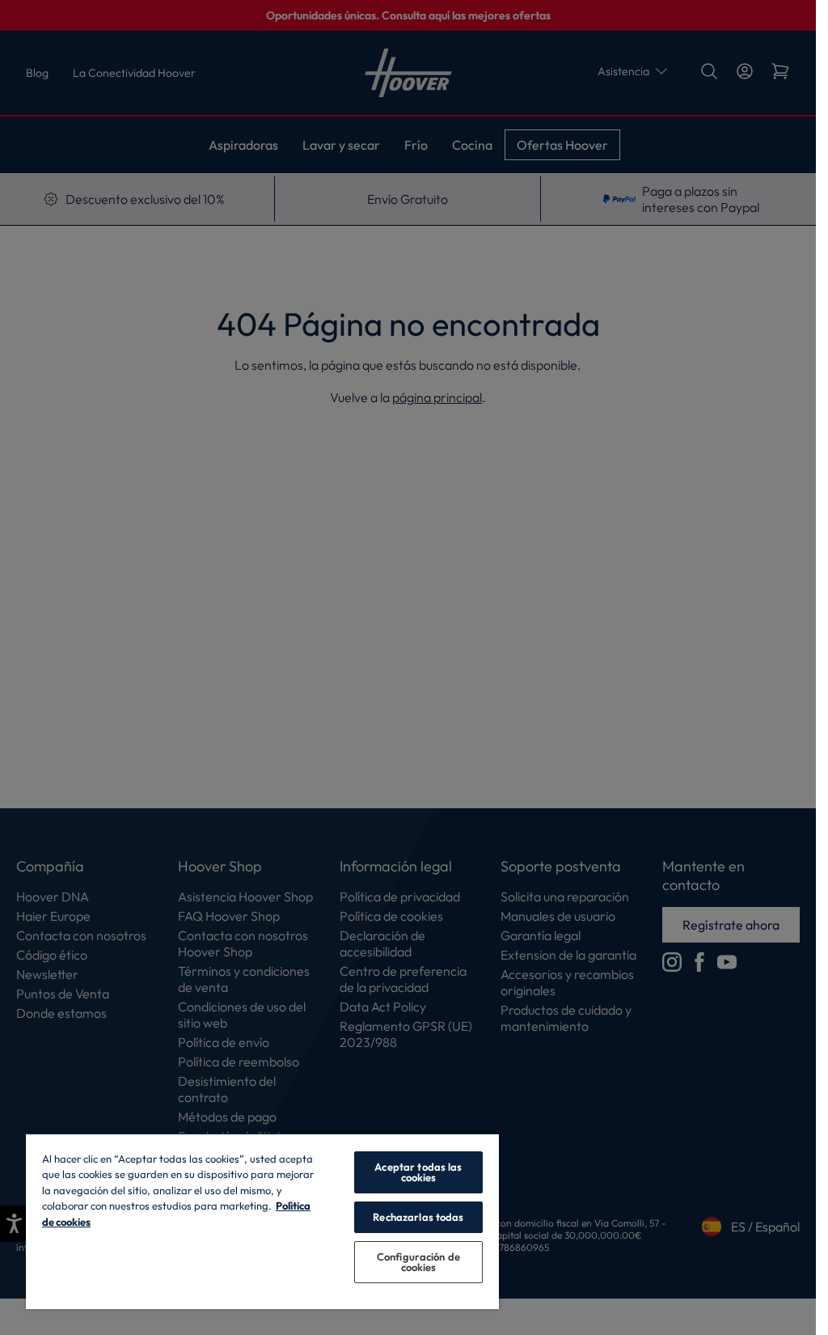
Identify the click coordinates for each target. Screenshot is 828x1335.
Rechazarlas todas (418, 1216)
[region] (262, 1221)
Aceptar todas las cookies (418, 1172)
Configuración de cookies (418, 1262)
